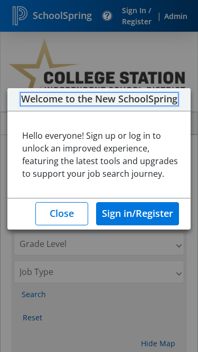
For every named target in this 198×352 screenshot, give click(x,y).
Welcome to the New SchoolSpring (99, 99)
